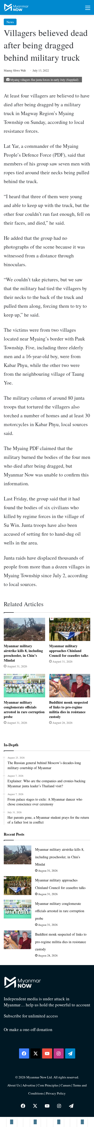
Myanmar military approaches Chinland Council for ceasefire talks (68, 650)
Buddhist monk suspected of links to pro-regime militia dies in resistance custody (68, 709)
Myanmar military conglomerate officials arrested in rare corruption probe (24, 709)
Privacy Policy (56, 1093)
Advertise (28, 1085)
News (10, 22)
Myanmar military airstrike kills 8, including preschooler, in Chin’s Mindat (23, 653)
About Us (13, 1085)
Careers (66, 1085)
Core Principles (48, 1085)
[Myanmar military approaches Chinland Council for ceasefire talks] (69, 629)
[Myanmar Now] (16, 7)
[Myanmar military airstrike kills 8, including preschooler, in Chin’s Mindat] (24, 629)
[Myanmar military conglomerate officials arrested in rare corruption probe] (24, 685)
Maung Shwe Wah (15, 70)
